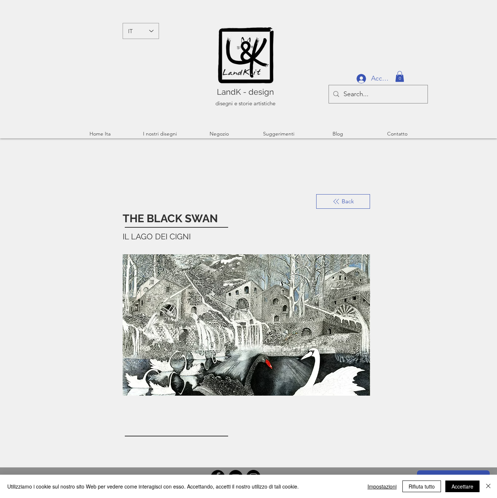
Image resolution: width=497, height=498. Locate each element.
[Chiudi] (488, 486)
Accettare (462, 486)
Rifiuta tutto (422, 486)
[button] (399, 76)
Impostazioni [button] (382, 486)
